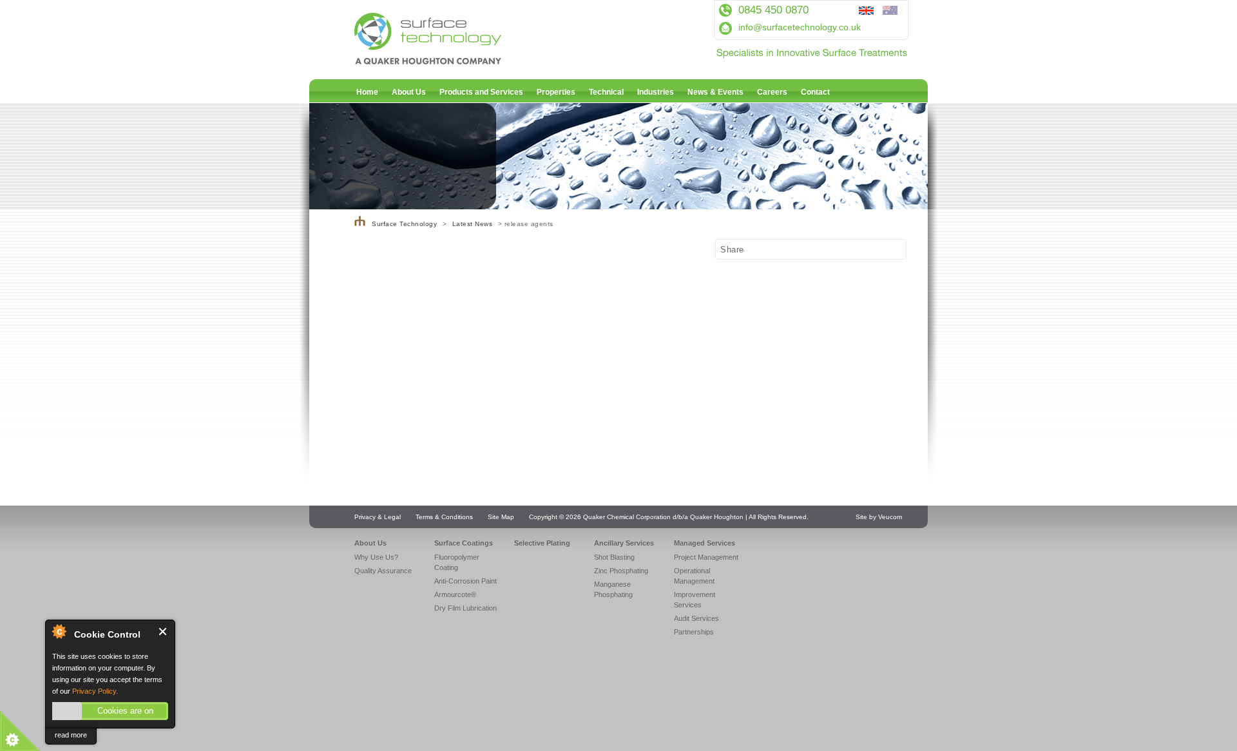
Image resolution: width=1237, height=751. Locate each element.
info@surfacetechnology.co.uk (799, 27)
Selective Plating (542, 543)
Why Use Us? (376, 557)
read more (71, 735)
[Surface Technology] (457, 61)
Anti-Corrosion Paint (465, 581)
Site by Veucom (879, 516)
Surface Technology (404, 223)
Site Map (501, 516)
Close (163, 631)
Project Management (706, 557)
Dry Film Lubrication (465, 608)
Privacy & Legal (377, 516)
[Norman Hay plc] (359, 223)
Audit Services (696, 618)
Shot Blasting (614, 557)
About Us (409, 92)
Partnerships (694, 632)
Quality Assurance (383, 571)
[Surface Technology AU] (893, 11)
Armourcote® (455, 594)
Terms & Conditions (444, 516)
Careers (772, 92)
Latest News (472, 223)
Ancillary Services (624, 543)
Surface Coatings (463, 543)
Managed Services (704, 543)
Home (367, 92)
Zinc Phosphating (621, 571)
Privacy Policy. (95, 691)
